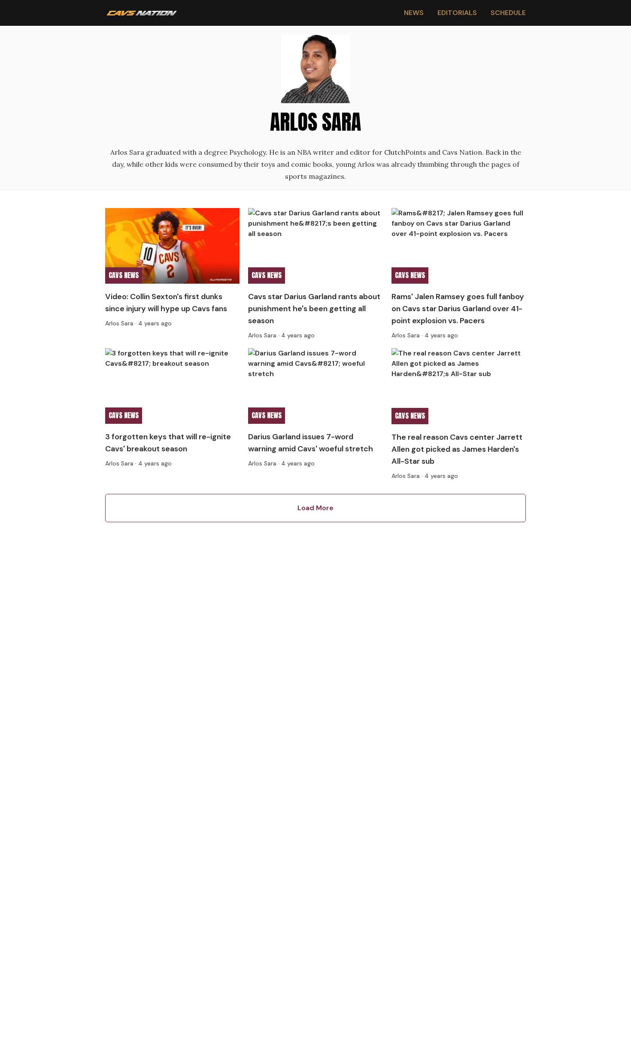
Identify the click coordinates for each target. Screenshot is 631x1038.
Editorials (457, 12)
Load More (315, 507)
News (414, 12)
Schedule (508, 12)
